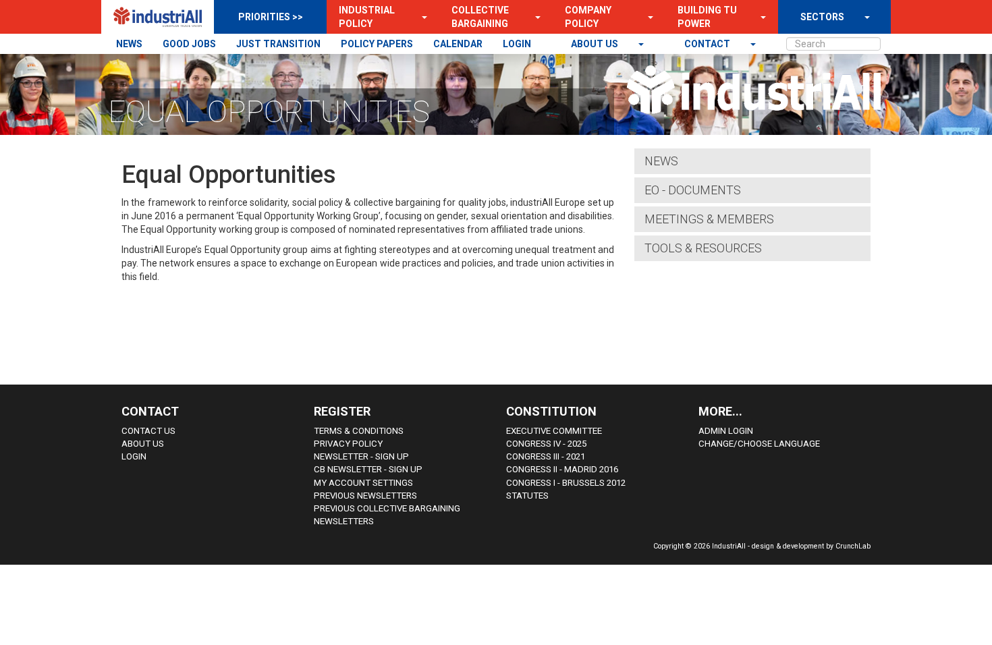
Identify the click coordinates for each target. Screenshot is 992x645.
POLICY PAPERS (377, 43)
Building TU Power (707, 17)
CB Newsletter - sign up (368, 469)
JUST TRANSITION (278, 43)
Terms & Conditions (359, 431)
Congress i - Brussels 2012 (566, 483)
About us (595, 43)
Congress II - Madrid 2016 (562, 469)
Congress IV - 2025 (546, 444)
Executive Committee (554, 431)
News (661, 161)
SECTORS (822, 16)
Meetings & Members (709, 219)
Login (133, 456)
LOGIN (517, 43)
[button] (420, 17)
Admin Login (725, 431)
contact (708, 43)
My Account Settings (363, 483)
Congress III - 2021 (545, 456)
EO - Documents (692, 190)
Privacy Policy (348, 444)
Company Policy (588, 17)
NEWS (129, 43)
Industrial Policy (367, 17)
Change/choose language (759, 444)
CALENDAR (458, 43)
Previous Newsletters (365, 495)
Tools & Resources (703, 248)
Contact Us (148, 431)
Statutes (527, 495)
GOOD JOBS (189, 43)
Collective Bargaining (480, 17)
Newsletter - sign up (361, 456)
